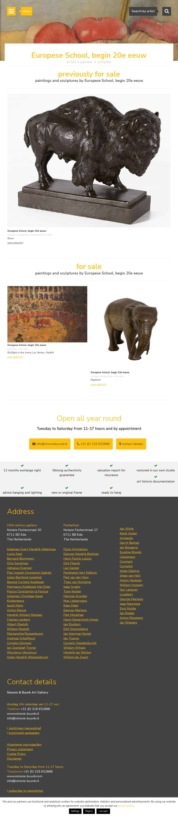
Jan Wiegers (128, 622)
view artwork (15, 242)
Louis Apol (14, 554)
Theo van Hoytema (77, 582)
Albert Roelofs (17, 624)
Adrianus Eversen (19, 568)
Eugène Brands (130, 552)
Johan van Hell (130, 576)
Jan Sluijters (72, 624)
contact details (132, 444)
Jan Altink (127, 529)
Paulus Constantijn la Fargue (27, 591)
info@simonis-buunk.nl (23, 718)
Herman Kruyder (75, 596)
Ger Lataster (129, 590)
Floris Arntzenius (75, 549)
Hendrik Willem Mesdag (24, 615)
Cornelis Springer (19, 643)
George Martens (75, 610)
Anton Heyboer (131, 580)
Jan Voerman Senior (77, 634)
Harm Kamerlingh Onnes (80, 620)
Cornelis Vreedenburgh (79, 643)
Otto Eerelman (17, 563)
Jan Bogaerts (129, 547)
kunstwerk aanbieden (23, 733)
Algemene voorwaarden (24, 744)
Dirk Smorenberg (75, 629)
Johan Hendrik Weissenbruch (27, 657)
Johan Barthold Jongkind (24, 577)
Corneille (126, 566)
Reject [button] (89, 811)
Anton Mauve (16, 610)
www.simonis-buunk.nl (23, 714)
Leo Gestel (71, 568)
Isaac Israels (71, 587)
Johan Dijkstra (129, 571)
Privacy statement (20, 749)
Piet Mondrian (73, 615)
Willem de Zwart (75, 657)
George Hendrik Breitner (81, 554)
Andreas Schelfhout (21, 638)
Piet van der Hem (76, 577)
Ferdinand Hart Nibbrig (80, 573)
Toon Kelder (72, 591)
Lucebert (126, 594)
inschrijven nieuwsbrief (24, 728)
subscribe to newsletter (25, 791)
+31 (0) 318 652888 (94, 444)
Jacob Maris (15, 605)
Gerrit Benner (129, 543)
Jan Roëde (127, 613)
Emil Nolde (128, 608)
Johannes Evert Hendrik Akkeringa (31, 549)
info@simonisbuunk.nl (51, 444)
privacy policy (126, 805)
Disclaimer (14, 759)
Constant (126, 561)
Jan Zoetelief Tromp (21, 648)
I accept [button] (103, 811)
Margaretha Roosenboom (25, 634)
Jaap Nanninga (130, 604)
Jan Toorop (71, 638)
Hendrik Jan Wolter (77, 652)
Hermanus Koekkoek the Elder (29, 587)
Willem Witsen (74, 648)
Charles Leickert (18, 620)
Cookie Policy (16, 754)
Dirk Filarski (71, 563)
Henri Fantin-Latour (77, 559)
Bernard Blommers (20, 559)
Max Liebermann (75, 601)
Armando (126, 538)
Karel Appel (128, 533)
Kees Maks (70, 605)
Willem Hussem (131, 585)
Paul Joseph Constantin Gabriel (29, 573)
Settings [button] (75, 811)
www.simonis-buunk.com (24, 776)
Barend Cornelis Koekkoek (25, 582)
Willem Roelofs (18, 629)
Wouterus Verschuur (22, 652)
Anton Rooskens (131, 618)
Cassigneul (127, 557)
